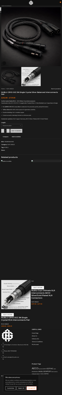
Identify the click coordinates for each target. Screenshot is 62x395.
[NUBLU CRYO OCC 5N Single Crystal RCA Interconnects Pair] (16, 220)
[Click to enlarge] (4, 63)
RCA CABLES (5, 324)
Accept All (31, 388)
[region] (21, 383)
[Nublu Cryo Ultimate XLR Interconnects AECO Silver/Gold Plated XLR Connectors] (46, 220)
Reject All (21, 388)
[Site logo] (31, 2)
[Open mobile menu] (1, 2)
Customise (10, 388)
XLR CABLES (35, 302)
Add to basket (16, 131)
